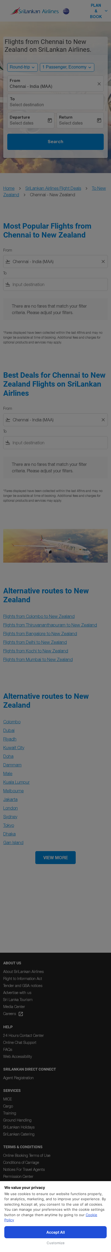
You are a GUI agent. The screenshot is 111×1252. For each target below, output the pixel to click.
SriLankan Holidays (18, 1127)
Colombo (11, 721)
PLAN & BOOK (99, 11)
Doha (8, 756)
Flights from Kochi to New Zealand (35, 650)
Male (7, 773)
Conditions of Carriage (21, 1162)
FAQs (7, 1049)
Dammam (12, 764)
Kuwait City (13, 747)
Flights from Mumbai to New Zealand (38, 659)
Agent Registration (18, 1077)
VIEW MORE (55, 857)
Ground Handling (17, 1120)
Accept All (55, 1232)
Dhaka (9, 833)
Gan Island (13, 842)
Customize (56, 1243)
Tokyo (8, 825)
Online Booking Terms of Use (26, 1155)
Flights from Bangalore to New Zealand (40, 633)
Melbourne (13, 790)
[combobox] (55, 261)
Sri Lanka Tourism (18, 999)
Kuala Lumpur (16, 782)
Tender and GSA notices (22, 985)
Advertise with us (17, 992)
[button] (67, 67)
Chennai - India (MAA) (31, 87)
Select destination (27, 105)
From (15, 80)
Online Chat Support (19, 1042)
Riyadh (9, 739)
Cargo (8, 1106)
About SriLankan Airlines (23, 971)
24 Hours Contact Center (23, 1035)
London (10, 808)
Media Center (14, 1006)
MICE (7, 1099)
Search (55, 141)
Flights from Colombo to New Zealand (39, 616)
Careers (13, 1014)
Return (65, 117)
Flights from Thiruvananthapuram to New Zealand (50, 624)
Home (9, 188)
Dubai (9, 730)
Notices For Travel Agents (24, 1169)
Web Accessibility (17, 1056)
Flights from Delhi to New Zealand (35, 642)
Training (9, 1113)
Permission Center (18, 1176)
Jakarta (10, 799)
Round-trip (20, 67)
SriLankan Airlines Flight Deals (53, 188)
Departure (20, 117)
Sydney (10, 816)
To (12, 99)
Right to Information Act (22, 978)
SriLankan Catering (18, 1134)
